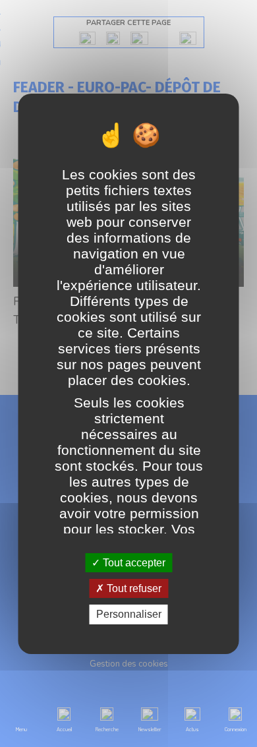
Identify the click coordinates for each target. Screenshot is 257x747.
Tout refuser (132, 588)
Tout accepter (132, 562)
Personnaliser (128, 614)
